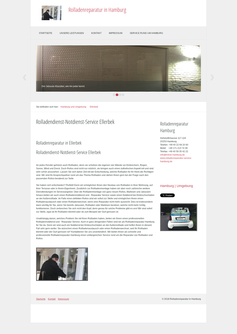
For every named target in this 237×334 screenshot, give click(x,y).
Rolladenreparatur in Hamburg (97, 10)
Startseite (45, 33)
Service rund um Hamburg (146, 33)
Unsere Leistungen (72, 33)
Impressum (115, 33)
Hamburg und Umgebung (73, 107)
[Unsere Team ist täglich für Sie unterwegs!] (178, 217)
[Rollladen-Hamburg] (62, 264)
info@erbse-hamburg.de (172, 154)
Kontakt (96, 33)
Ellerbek (94, 107)
